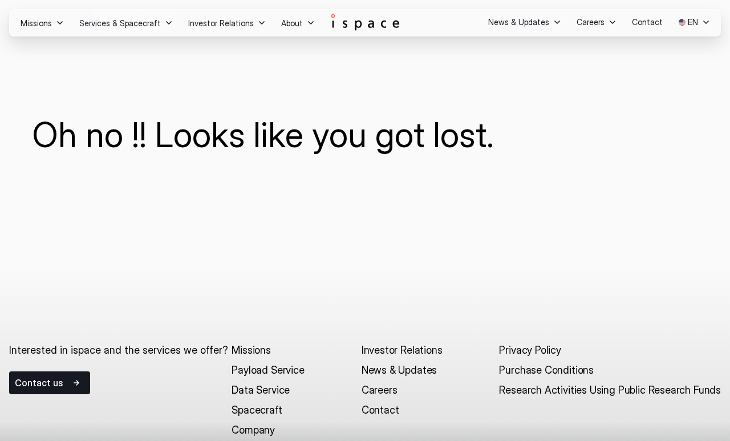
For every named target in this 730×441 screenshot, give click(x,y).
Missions (251, 350)
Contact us (39, 383)
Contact (380, 410)
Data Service (261, 390)
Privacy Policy (530, 350)
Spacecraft (257, 410)
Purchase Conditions (546, 370)
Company (253, 430)
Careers (380, 390)
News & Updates (399, 370)
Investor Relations (402, 350)
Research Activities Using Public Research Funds (610, 390)
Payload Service (268, 370)
